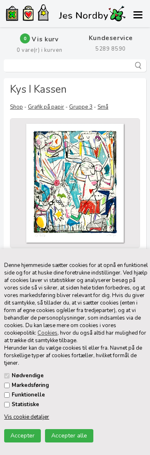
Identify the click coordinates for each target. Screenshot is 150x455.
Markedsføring (30, 385)
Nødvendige (28, 375)
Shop (16, 107)
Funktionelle (28, 395)
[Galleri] (12, 14)
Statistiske (25, 404)
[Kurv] (28, 14)
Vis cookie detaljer (26, 417)
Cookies (48, 333)
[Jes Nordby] (43, 13)
